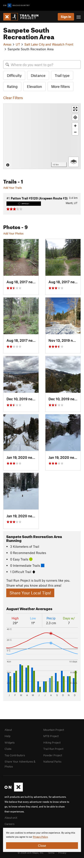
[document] (42, 840)
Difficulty (14, 75)
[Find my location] (75, 117)
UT (18, 44)
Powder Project (52, 755)
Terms (51, 852)
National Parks (52, 761)
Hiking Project (52, 742)
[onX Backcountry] (16, 5)
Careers (9, 824)
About (8, 729)
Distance (38, 75)
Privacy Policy (40, 837)
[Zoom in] (75, 126)
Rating (12, 86)
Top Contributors (15, 755)
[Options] (73, 162)
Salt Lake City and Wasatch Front (48, 44)
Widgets (10, 742)
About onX (11, 817)
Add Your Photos (13, 233)
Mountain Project (53, 729)
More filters (60, 86)
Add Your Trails (12, 187)
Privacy (62, 852)
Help (7, 736)
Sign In (66, 17)
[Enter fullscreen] (75, 109)
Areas (7, 44)
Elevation (34, 86)
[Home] (23, 17)
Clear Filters (13, 97)
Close (42, 845)
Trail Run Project (53, 748)
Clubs (8, 748)
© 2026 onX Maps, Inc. (31, 852)
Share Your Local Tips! (30, 592)
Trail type (62, 75)
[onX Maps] (14, 790)
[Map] (42, 136)
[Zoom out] (75, 132)
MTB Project (51, 736)
